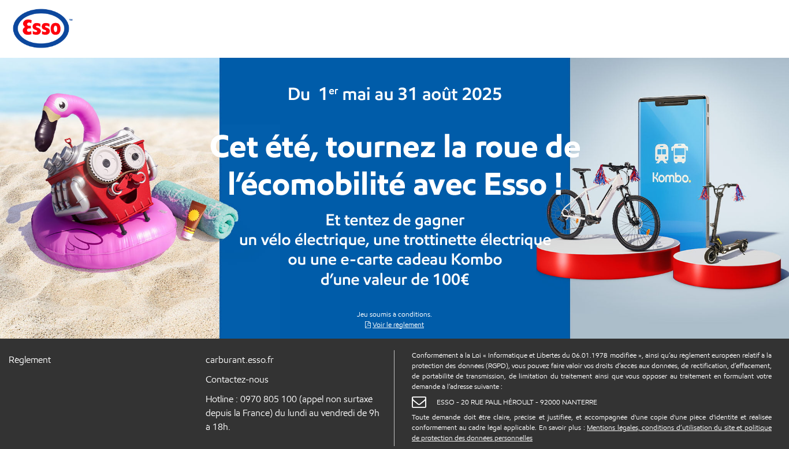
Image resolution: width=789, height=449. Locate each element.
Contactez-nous (237, 379)
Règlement (30, 359)
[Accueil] (42, 28)
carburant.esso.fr (240, 359)
